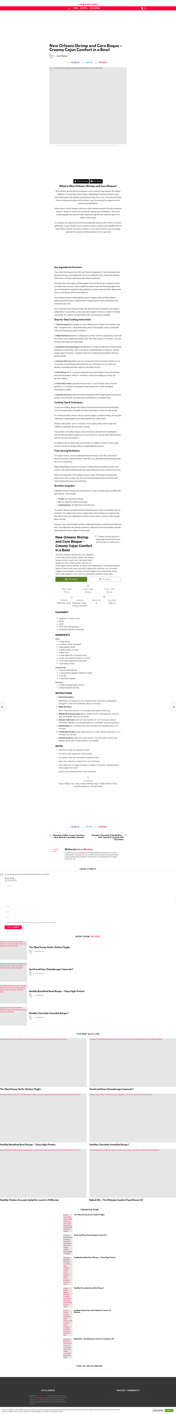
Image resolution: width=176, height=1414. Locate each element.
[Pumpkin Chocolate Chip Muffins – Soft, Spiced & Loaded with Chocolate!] (173, 707)
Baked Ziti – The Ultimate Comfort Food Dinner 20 (116, 1200)
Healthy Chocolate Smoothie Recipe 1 (48, 1013)
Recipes (83, 8)
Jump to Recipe (82, 181)
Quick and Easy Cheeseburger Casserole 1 (51, 969)
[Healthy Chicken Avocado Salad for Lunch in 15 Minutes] (43, 1173)
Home (75, 8)
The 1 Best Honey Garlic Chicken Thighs (49, 947)
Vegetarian (95, 8)
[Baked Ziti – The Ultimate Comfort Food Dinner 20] (133, 1173)
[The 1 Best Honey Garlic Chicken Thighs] (13, 950)
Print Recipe (97, 181)
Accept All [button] (169, 1410)
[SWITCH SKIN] (142, 8)
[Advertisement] (88, 25)
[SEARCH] (145, 8)
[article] (88, 358)
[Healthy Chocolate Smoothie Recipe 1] (13, 1016)
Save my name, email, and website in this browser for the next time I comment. (32, 922)
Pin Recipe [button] (106, 579)
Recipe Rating (9, 878)
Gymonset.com (41, 1395)
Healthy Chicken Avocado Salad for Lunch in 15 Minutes (29, 1200)
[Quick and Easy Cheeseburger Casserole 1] (13, 972)
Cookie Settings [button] (158, 1410)
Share (52, 69)
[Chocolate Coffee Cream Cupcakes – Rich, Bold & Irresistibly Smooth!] (2, 707)
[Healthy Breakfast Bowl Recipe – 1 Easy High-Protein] (13, 994)
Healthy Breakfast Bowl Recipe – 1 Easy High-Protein (56, 991)
